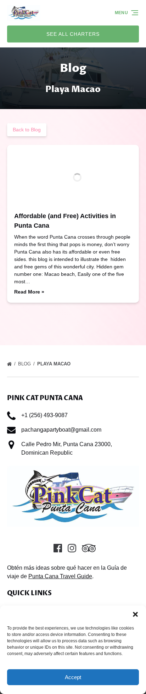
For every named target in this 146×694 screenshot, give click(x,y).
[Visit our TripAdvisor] (89, 548)
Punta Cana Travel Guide (60, 576)
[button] (135, 614)
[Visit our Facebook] (58, 548)
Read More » (29, 292)
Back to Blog (27, 129)
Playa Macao (54, 363)
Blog (25, 363)
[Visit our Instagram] (72, 548)
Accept (73, 677)
